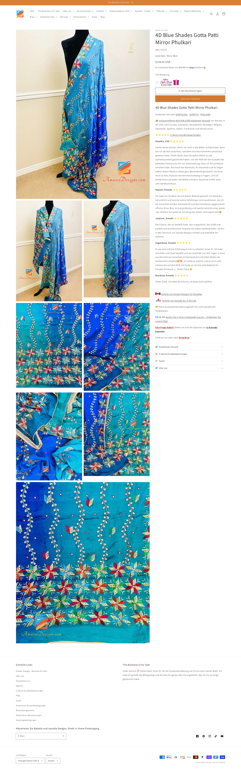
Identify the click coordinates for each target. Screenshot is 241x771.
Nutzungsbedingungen (26, 720)
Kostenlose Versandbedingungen (31, 705)
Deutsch (51, 761)
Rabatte (19, 686)
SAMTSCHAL (182, 114)
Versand (206, 120)
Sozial (18, 700)
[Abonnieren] (63, 736)
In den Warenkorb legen (190, 90)
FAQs (18, 695)
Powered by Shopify (218, 762)
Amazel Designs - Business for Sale (31, 671)
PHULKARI (205, 114)
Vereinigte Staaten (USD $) (28, 761)
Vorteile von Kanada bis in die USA (179, 300)
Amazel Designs (206, 762)
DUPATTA (194, 114)
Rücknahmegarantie (25, 710)
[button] (211, 14)
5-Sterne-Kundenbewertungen (185, 135)
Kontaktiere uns (23, 681)
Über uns (20, 676)
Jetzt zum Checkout (190, 99)
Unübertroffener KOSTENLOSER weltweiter (180, 120)
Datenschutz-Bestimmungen (29, 715)
